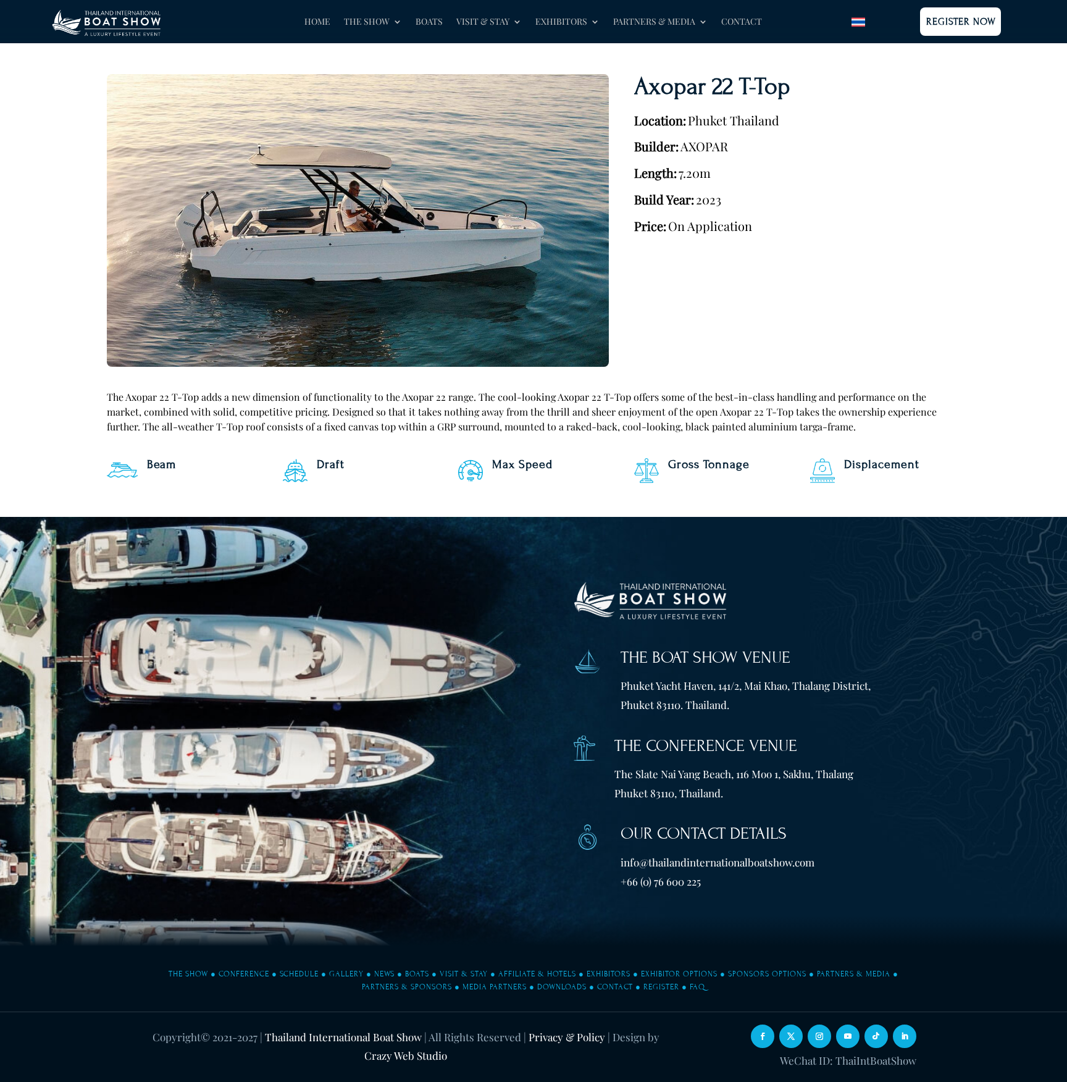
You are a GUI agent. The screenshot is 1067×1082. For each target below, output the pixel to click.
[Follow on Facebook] (762, 1036)
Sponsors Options (767, 974)
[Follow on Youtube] (848, 1036)
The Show (188, 974)
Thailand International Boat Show (343, 1037)
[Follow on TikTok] (876, 1036)
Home (317, 22)
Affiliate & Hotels (537, 974)
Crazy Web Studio (405, 1055)
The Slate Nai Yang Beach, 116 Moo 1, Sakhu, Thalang (733, 774)
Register (661, 987)
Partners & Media (853, 974)
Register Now (961, 21)
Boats (429, 22)
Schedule (299, 974)
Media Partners (494, 987)
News (384, 974)
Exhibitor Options (679, 974)
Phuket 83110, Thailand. (668, 793)
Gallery (346, 974)
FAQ (697, 987)
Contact (741, 22)
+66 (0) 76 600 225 (661, 881)
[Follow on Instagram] (819, 1036)
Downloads (562, 987)
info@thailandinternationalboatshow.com (717, 862)
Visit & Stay (464, 974)
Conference (244, 974)
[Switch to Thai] (858, 22)
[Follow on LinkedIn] (904, 1036)
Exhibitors (608, 974)
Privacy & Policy (567, 1037)
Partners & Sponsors (407, 987)
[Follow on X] (791, 1036)
